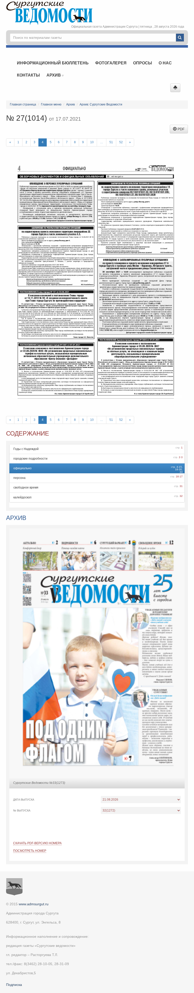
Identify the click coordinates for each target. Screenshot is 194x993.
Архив (54, 75)
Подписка (14, 985)
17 (181, 476)
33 (181, 472)
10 (92, 142)
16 (177, 476)
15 (180, 466)
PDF (181, 129)
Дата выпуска (23, 799)
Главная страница (23, 104)
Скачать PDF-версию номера (37, 843)
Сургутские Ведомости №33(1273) (39, 783)
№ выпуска (21, 810)
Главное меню (51, 104)
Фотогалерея (111, 63)
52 (121, 142)
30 (180, 469)
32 (181, 496)
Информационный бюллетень (53, 63)
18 (176, 469)
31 (181, 486)
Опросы (142, 63)
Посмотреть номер (29, 851)
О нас (165, 63)
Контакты (28, 75)
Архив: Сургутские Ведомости (101, 104)
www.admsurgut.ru (33, 904)
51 (111, 142)
